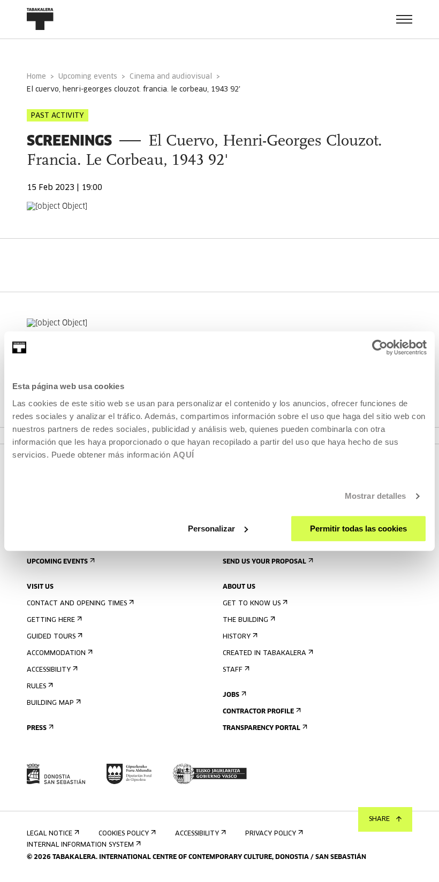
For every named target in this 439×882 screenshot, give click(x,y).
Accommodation (56, 653)
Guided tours (51, 637)
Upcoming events (87, 76)
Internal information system (80, 845)
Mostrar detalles (375, 495)
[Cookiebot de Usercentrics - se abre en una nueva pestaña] (380, 347)
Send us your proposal (264, 562)
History (237, 637)
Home (36, 76)
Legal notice (49, 834)
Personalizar (211, 528)
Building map (50, 703)
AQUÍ (183, 454)
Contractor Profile (258, 712)
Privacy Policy (270, 834)
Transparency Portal (261, 728)
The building (245, 620)
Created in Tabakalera (264, 653)
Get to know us (252, 603)
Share (379, 819)
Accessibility (49, 670)
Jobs (231, 695)
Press (37, 728)
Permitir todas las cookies (358, 528)
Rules (36, 686)
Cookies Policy (124, 834)
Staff (233, 670)
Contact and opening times (77, 603)
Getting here (51, 620)
